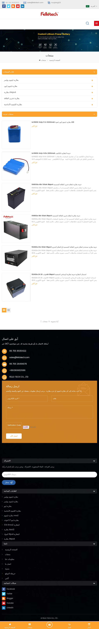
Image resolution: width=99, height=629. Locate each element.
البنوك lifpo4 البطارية (12, 534)
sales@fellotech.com (35, 2)
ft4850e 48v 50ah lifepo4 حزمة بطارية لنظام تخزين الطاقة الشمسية (56, 216)
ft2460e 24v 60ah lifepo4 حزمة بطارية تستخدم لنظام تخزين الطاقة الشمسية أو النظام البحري (64, 247)
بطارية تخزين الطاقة (11, 98)
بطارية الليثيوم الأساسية (13, 104)
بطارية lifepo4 (10, 92)
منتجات (43, 60)
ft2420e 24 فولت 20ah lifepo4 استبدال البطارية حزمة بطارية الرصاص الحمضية (59, 274)
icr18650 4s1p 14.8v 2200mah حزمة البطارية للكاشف (51, 153)
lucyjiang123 (56, 2)
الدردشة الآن (49, 625)
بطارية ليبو (8, 506)
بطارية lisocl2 (9, 529)
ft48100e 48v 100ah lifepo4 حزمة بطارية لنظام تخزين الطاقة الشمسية (56, 184)
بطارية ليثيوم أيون (10, 86)
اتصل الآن (14, 436)
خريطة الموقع (10, 573)
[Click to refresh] (26, 427)
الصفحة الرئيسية (54, 60)
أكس (7, 578)
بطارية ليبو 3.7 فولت (11, 520)
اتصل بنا (8, 564)
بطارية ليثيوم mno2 (11, 515)
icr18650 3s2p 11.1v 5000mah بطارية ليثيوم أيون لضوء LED (53, 122)
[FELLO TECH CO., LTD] (49, 13)
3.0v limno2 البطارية (12, 525)
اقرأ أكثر (34, 126)
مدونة (7, 568)
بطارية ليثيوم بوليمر (11, 80)
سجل (7, 482)
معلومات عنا (9, 559)
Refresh (33, 427)
